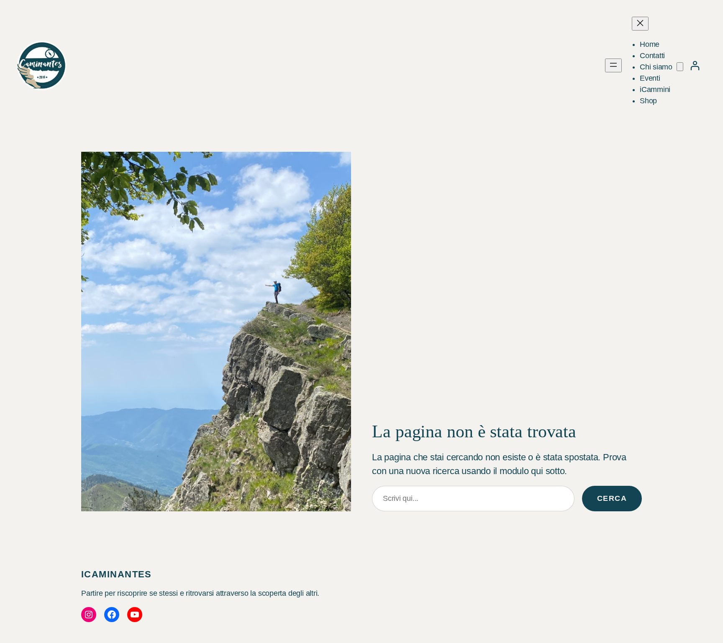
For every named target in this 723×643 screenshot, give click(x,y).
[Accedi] (694, 65)
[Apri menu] (613, 65)
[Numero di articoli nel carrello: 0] (680, 66)
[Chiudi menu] (640, 24)
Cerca (612, 498)
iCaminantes (116, 574)
